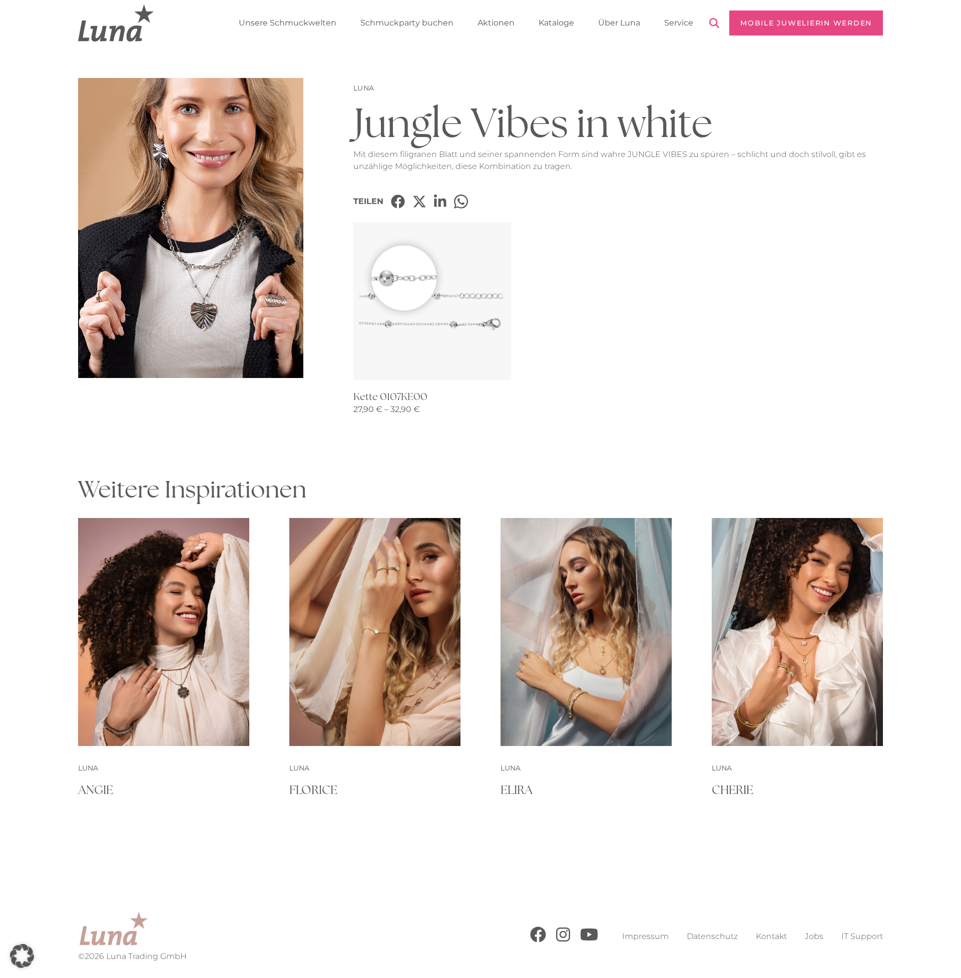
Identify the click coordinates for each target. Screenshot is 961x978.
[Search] (714, 25)
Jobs (814, 936)
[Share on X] (419, 201)
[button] (22, 956)
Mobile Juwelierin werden (806, 23)
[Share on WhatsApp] (461, 201)
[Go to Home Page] (116, 23)
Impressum (645, 936)
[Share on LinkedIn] (440, 201)
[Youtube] (589, 939)
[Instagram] (563, 939)
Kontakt (771, 936)
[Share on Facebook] (398, 201)
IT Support (862, 936)
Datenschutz (712, 936)
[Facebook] (538, 939)
